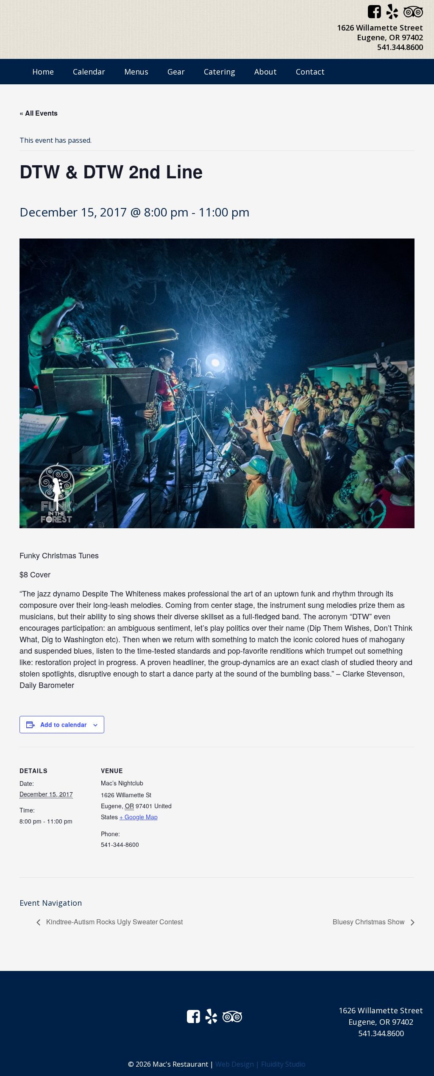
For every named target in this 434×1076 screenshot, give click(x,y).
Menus (136, 72)
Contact (310, 72)
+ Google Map (139, 817)
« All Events (38, 113)
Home (43, 72)
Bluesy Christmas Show (369, 921)
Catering (219, 72)
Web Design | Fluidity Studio (260, 1064)
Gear (176, 72)
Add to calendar (63, 724)
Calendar (89, 72)
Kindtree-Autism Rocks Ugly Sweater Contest (114, 921)
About (265, 72)
